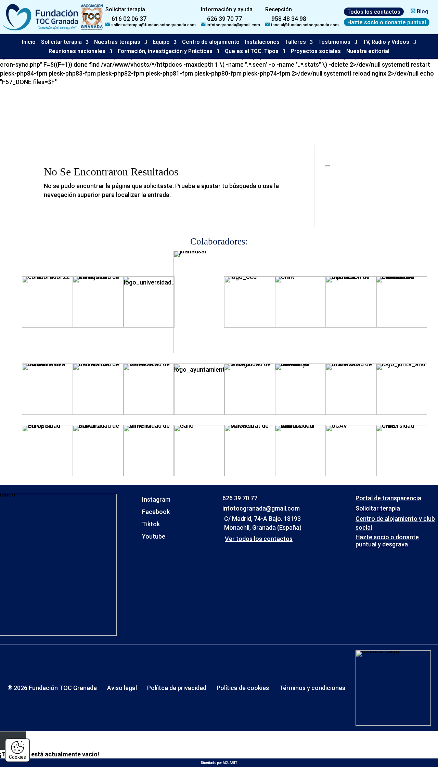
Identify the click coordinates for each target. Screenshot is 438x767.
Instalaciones (262, 42)
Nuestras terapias (117, 42)
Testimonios (334, 42)
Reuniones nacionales (77, 51)
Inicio (29, 42)
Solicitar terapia (61, 42)
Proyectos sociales (316, 51)
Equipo (161, 42)
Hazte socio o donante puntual (386, 22)
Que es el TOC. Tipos (252, 51)
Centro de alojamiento (211, 42)
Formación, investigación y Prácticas (165, 51)
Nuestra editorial (367, 51)
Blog (421, 11)
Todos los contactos (373, 11)
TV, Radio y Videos (386, 42)
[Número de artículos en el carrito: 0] (327, 166)
